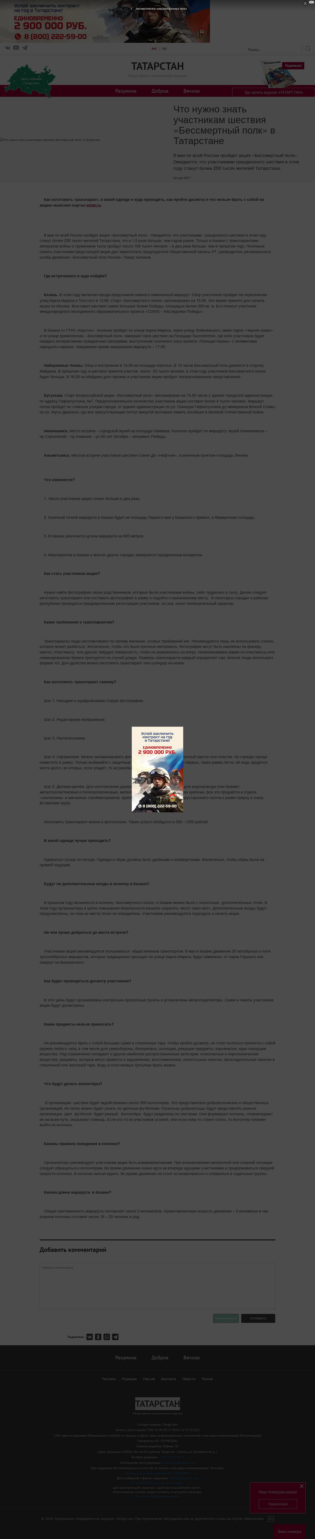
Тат (164, 49)
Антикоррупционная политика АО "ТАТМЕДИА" (157, 1473)
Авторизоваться (226, 1318)
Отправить (258, 1318)
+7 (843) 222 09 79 (171, 1457)
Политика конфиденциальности (157, 1496)
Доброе (160, 90)
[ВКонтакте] (90, 1337)
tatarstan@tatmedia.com (178, 1463)
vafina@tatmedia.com (183, 1478)
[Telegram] (24, 49)
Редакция (129, 1378)
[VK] (7, 49)
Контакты (168, 1378)
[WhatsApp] (108, 1337)
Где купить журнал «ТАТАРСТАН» (274, 92)
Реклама (109, 1378)
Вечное (191, 90)
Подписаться (278, 1504)
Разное (207, 1378)
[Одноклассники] (99, 1337)
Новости (188, 1378)
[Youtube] (16, 49)
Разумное (125, 90)
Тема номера (289, 1531)
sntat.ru (94, 205)
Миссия (149, 1378)
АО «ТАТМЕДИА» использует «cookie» (157, 1483)
